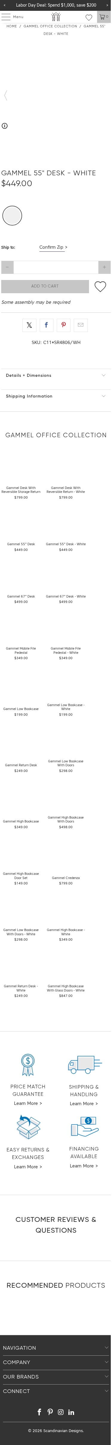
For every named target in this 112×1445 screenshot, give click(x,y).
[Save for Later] (100, 286)
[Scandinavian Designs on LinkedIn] (71, 1413)
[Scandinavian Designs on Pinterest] (50, 1413)
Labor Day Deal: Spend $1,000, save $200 (56, 5)
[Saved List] (89, 17)
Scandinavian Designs (63, 1431)
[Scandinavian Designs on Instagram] (61, 1413)
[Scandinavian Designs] (56, 17)
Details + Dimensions (28, 376)
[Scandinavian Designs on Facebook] (39, 1413)
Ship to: (8, 248)
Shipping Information (29, 396)
